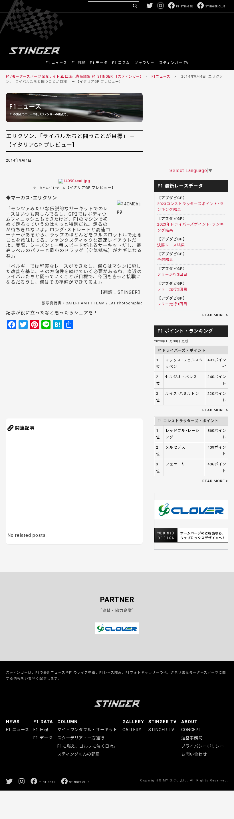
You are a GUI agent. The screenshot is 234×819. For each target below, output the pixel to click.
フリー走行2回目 (172, 289)
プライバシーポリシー (202, 746)
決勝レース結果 (171, 245)
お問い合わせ (194, 754)
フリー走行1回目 (172, 304)
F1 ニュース (56, 63)
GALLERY (133, 721)
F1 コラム (121, 63)
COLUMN (67, 721)
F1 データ (99, 63)
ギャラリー (144, 63)
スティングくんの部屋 (78, 754)
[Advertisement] (121, 29)
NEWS (13, 721)
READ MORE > (215, 315)
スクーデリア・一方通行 (80, 738)
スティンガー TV (174, 63)
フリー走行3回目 (172, 274)
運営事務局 (192, 738)
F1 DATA (43, 721)
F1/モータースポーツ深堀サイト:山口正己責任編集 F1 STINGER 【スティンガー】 (74, 77)
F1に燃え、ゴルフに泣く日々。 (87, 746)
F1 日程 (78, 63)
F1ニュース (161, 77)
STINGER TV (162, 721)
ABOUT (189, 721)
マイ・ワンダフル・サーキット (87, 729)
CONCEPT (191, 729)
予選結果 (165, 259)
